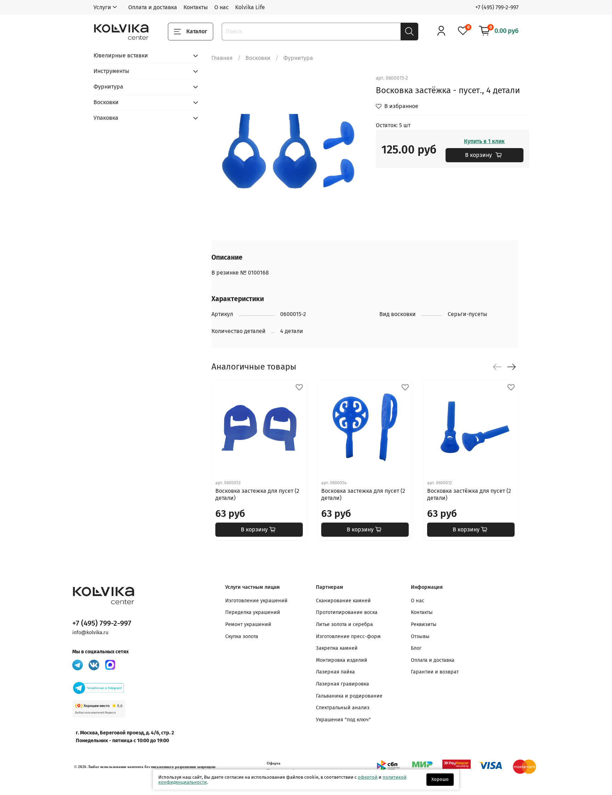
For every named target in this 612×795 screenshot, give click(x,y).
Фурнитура (298, 58)
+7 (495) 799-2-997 (496, 7)
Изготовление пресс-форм (348, 636)
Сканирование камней (343, 601)
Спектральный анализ (342, 708)
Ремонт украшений (248, 624)
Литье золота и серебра (344, 624)
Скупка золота (241, 636)
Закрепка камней (337, 648)
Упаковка (106, 117)
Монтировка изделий (341, 660)
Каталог (196, 31)
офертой (368, 777)
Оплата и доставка (152, 7)
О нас (221, 7)
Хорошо (440, 779)
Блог (416, 648)
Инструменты (111, 71)
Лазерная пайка (335, 672)
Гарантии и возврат (435, 672)
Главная (222, 58)
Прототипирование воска (347, 612)
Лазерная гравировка (342, 684)
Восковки (258, 58)
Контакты (195, 7)
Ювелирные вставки (121, 55)
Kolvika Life (250, 7)
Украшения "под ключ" (343, 720)
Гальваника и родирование (349, 696)
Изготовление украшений (256, 601)
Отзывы (420, 636)
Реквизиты (424, 624)
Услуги (102, 7)
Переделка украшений (252, 612)
